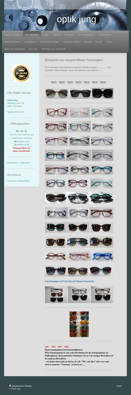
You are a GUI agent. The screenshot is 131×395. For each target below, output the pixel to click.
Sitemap (28, 385)
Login (119, 385)
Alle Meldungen (14, 174)
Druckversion (18, 385)
